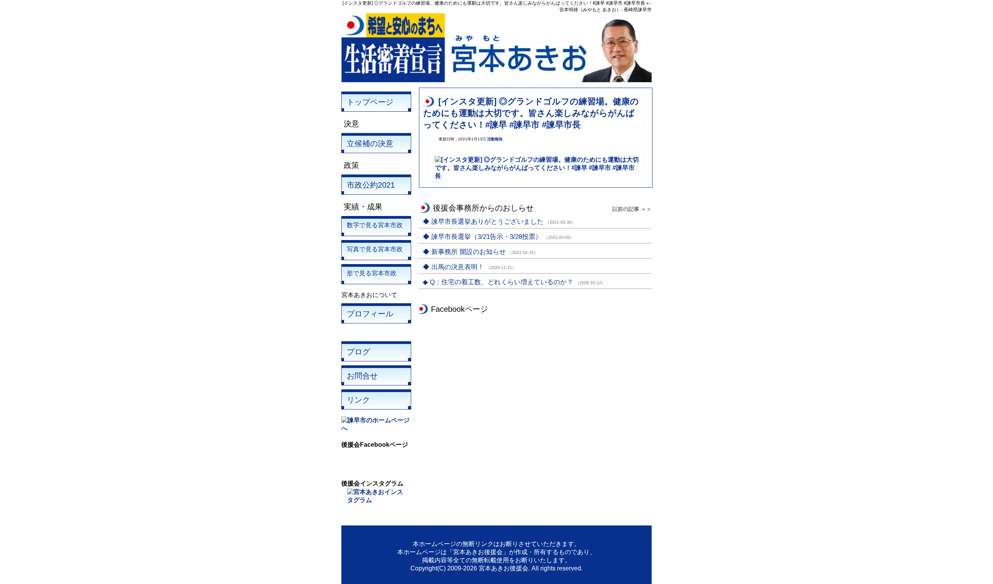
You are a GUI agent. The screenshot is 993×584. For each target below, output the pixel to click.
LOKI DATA (517, 575)
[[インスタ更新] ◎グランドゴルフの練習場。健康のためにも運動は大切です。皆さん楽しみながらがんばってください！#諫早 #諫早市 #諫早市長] (537, 176)
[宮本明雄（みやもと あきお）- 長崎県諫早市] (496, 80)
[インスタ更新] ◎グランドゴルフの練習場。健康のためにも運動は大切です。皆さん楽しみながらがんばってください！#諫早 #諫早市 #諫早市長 (531, 113)
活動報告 (495, 139)
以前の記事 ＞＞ (632, 209)
